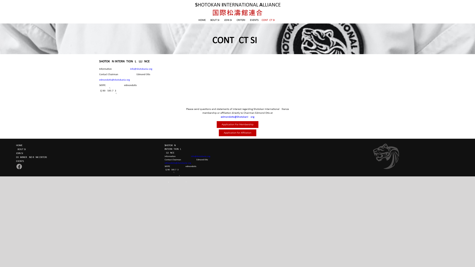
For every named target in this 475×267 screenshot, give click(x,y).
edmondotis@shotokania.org (114, 80)
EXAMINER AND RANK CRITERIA (32, 157)
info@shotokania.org (141, 69)
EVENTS (20, 161)
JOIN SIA (20, 153)
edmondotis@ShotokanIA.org (237, 117)
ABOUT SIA (21, 149)
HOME (19, 145)
